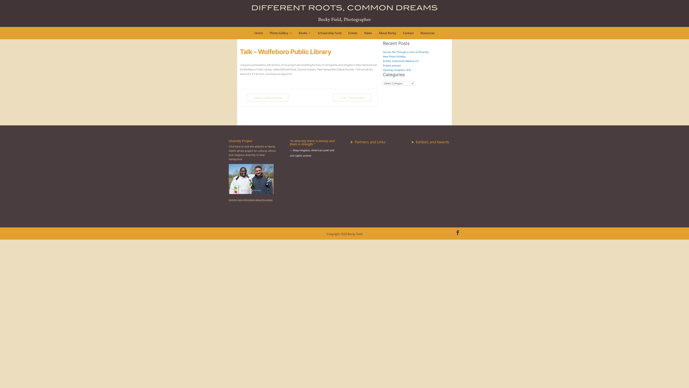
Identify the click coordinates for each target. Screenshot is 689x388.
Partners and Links (370, 142)
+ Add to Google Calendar (267, 97)
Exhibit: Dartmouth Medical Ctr (401, 61)
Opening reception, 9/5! (397, 69)
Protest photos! (392, 65)
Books (303, 33)
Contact (408, 33)
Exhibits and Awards (432, 142)
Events (352, 33)
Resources (427, 33)
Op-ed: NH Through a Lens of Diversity (406, 52)
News (368, 33)
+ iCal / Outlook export (352, 97)
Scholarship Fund (329, 33)
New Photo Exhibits (394, 56)
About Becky (387, 33)
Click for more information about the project (251, 199)
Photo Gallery (279, 33)
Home (259, 33)
